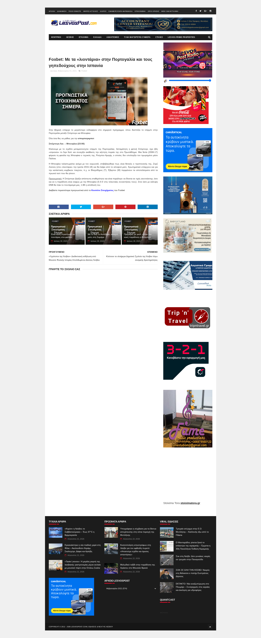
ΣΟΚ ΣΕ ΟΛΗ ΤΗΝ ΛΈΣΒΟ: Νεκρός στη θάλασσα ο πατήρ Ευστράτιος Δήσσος (193, 573)
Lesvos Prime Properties (181, 37)
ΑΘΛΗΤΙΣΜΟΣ (112, 37)
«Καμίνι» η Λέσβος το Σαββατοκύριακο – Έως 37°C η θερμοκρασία (79, 531)
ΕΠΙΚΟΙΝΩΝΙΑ (140, 11)
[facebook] (196, 11)
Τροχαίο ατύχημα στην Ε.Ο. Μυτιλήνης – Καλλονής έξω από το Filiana (192, 531)
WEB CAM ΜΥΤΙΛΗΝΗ (169, 11)
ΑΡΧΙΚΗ (52, 11)
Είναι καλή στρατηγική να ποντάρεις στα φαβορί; (63, 235)
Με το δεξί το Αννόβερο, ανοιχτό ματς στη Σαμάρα (103, 235)
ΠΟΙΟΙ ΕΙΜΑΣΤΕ (75, 11)
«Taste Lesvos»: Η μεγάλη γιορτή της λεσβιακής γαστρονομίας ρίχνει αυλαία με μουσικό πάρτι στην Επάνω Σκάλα (83, 564)
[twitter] (200, 11)
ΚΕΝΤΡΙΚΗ (56, 37)
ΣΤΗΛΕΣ (159, 37)
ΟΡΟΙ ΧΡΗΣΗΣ (153, 11)
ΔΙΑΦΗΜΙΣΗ (61, 11)
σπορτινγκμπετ (86, 138)
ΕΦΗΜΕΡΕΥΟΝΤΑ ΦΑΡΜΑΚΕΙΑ (120, 11)
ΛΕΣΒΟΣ (70, 37)
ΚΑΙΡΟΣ (103, 11)
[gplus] (205, 11)
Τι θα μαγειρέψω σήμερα (137, 37)
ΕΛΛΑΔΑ (97, 37)
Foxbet (84, 71)
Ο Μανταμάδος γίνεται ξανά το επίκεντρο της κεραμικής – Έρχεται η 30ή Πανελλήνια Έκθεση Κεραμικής (193, 545)
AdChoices (164, 613)
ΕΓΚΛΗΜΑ (84, 37)
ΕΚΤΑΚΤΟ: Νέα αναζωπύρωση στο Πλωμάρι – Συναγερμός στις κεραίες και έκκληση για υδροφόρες (193, 587)
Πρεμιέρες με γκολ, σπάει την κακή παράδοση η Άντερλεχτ (137, 235)
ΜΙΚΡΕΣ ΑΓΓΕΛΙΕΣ (90, 11)
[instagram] (210, 11)
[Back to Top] (210, 626)
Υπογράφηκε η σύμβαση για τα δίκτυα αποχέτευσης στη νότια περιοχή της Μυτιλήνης (138, 531)
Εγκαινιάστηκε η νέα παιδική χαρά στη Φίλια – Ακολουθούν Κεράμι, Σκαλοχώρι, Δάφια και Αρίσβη (83, 548)
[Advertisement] (187, 477)
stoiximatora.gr (190, 503)
